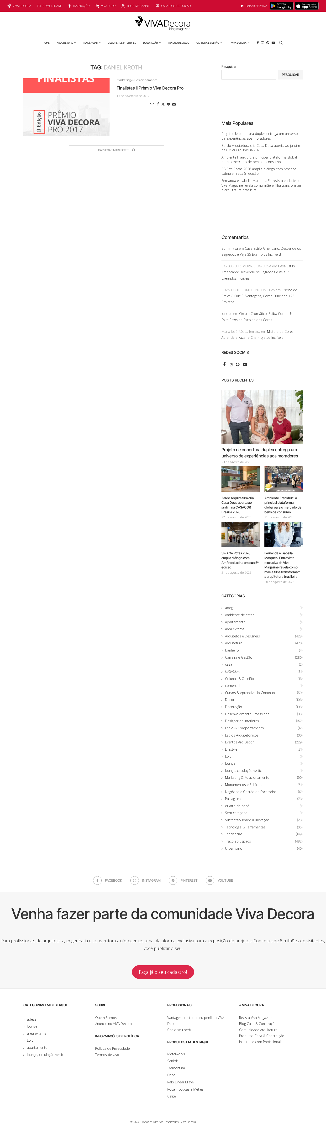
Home (46, 42)
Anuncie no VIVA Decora (113, 1023)
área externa (264, 629)
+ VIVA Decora (238, 42)
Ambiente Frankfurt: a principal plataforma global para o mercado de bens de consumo (259, 159)
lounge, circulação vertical (264, 770)
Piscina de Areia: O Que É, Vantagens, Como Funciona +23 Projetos (259, 296)
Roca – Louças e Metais (185, 1089)
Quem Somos (106, 1017)
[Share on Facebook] (158, 104)
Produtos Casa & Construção (261, 1036)
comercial (264, 685)
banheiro (264, 650)
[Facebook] (258, 43)
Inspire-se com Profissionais (260, 1041)
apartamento (264, 622)
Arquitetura (65, 42)
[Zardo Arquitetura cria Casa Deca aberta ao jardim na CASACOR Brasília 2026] (240, 479)
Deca (171, 1075)
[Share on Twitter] (163, 104)
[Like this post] (152, 104)
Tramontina (176, 1068)
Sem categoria (264, 813)
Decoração (150, 42)
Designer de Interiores (122, 42)
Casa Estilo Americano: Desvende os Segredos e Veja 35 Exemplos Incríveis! (258, 272)
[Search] (281, 43)
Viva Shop (108, 6)
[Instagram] (262, 43)
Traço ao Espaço (178, 42)
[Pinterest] (267, 43)
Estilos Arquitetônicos (264, 735)
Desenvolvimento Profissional (264, 714)
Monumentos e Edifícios (264, 784)
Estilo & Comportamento (264, 728)
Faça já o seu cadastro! (163, 972)
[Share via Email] (174, 104)
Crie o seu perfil (179, 1030)
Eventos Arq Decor (264, 742)
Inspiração (81, 6)
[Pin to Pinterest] (168, 104)
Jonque (226, 313)
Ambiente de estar (264, 615)
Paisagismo (264, 798)
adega (264, 607)
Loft (264, 756)
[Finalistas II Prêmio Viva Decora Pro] (66, 107)
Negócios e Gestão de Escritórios (264, 792)
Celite (171, 1096)
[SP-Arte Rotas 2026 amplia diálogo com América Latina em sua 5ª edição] (240, 534)
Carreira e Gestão (207, 42)
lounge (264, 763)
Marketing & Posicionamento (264, 777)
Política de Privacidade (112, 1048)
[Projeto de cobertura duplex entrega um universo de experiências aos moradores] (262, 417)
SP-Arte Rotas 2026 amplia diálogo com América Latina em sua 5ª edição (240, 560)
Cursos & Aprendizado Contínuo (264, 692)
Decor (264, 699)
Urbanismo (264, 848)
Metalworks (176, 1054)
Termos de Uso (107, 1054)
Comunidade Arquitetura (258, 1030)
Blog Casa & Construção (258, 1023)
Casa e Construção (176, 6)
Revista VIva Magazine (255, 1017)
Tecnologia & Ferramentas (264, 827)
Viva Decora (22, 6)
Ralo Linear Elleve (180, 1082)
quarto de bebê (264, 806)
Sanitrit (172, 1061)
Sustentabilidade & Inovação (264, 820)
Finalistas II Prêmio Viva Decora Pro (150, 87)
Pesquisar (229, 66)
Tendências (90, 42)
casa (264, 664)
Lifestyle (264, 749)
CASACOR (264, 671)
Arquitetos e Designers (264, 636)
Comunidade (52, 6)
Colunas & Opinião (264, 678)
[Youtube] (273, 43)
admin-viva (229, 248)
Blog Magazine (138, 6)
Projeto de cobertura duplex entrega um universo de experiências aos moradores (259, 136)
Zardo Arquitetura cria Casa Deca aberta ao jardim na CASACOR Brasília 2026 (260, 148)
